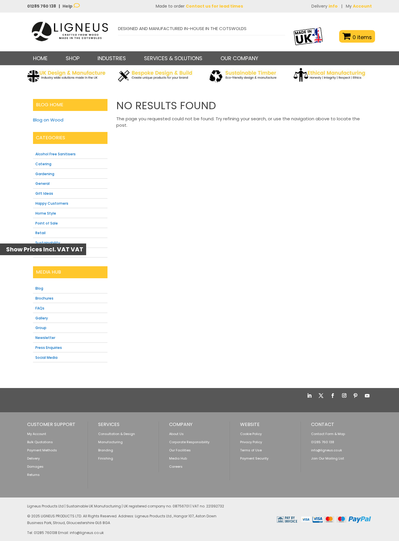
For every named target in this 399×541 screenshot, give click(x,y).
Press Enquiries (48, 347)
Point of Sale (46, 223)
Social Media (46, 357)
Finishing (105, 458)
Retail (40, 232)
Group (40, 327)
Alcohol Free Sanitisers (55, 154)
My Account (36, 434)
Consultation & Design (116, 434)
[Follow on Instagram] (344, 395)
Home (40, 58)
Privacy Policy (251, 442)
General (42, 183)
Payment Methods (42, 450)
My (359, 6)
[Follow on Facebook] (332, 395)
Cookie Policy (251, 434)
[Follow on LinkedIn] (309, 395)
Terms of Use (251, 450)
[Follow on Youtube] (367, 395)
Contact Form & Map (328, 434)
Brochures (44, 298)
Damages (35, 466)
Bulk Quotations (40, 442)
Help (68, 6)
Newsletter (45, 337)
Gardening (44, 173)
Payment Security (254, 458)
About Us (176, 434)
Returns (33, 474)
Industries (112, 58)
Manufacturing (110, 442)
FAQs (39, 308)
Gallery (41, 318)
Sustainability (47, 242)
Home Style (45, 213)
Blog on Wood (48, 120)
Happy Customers (51, 203)
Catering (43, 163)
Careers (176, 466)
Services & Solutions (173, 58)
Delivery (324, 6)
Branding (105, 450)
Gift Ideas (44, 193)
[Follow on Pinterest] (355, 395)
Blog (39, 288)
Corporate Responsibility (189, 442)
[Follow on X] (321, 395)
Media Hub (178, 458)
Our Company (239, 58)
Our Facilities (180, 450)
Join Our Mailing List (327, 458)
